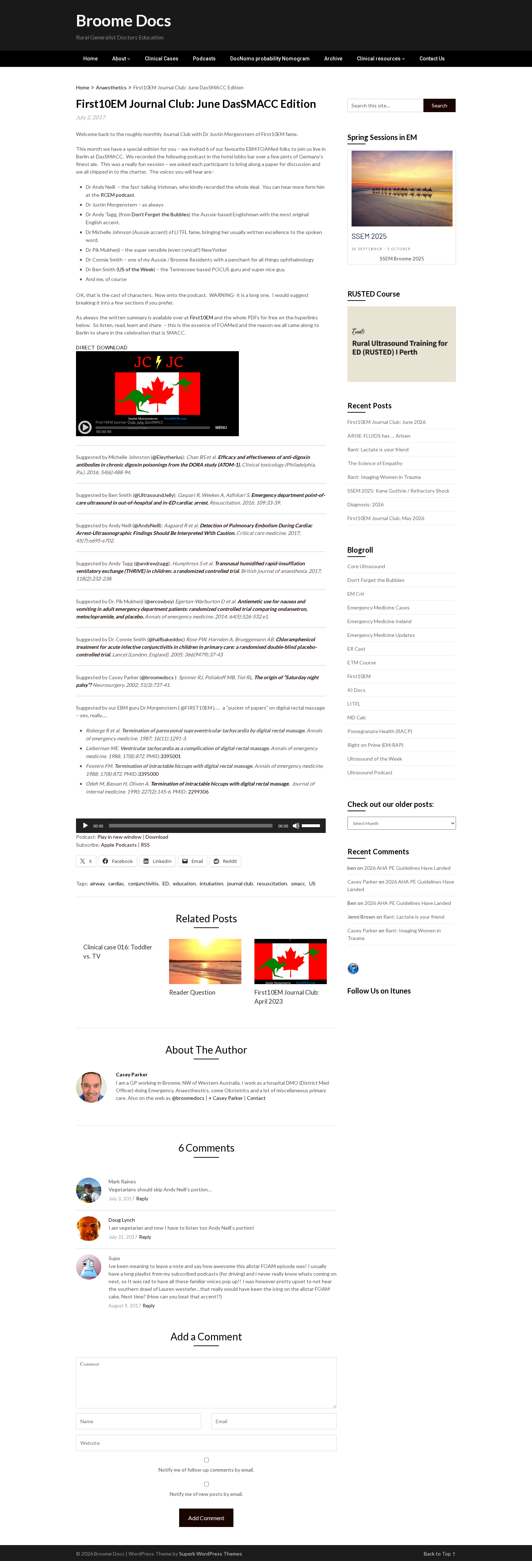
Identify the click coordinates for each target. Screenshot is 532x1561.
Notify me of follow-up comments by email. (206, 1470)
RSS (145, 845)
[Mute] (296, 825)
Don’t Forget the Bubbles (160, 214)
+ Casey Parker (225, 1098)
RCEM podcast (117, 195)
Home (90, 58)
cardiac (116, 883)
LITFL (353, 704)
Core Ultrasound (366, 566)
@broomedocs (188, 1098)
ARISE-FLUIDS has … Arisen (378, 436)
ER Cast (356, 649)
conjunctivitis (143, 883)
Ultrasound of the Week (374, 759)
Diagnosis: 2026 (365, 504)
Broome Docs (123, 20)
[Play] (85, 825)
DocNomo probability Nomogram (270, 58)
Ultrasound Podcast (370, 772)
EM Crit (355, 594)
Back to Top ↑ (440, 1554)
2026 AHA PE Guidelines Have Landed (407, 868)
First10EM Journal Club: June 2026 (386, 422)
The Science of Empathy (374, 463)
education (184, 883)
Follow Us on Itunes (379, 990)
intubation (211, 883)
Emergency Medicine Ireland (379, 621)
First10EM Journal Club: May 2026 (385, 518)
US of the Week (136, 269)
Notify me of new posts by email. (206, 1494)
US (312, 883)
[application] (201, 825)
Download (156, 837)
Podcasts (204, 58)
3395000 (148, 774)
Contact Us (432, 58)
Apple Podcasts (119, 845)
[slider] (312, 824)
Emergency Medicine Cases (378, 607)
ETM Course (361, 662)
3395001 (171, 756)
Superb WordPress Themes (210, 1554)
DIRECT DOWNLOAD (102, 347)
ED (165, 883)
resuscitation (272, 883)
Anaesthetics (111, 87)
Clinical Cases (161, 58)
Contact (256, 1098)
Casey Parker (362, 882)
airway (97, 883)
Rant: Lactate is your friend (378, 449)
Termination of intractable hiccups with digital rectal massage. (221, 783)
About (119, 58)
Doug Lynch (122, 1220)
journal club (240, 883)
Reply (142, 1198)
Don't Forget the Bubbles (376, 580)
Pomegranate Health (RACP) (379, 731)
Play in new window (119, 837)
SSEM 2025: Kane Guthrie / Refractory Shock (398, 491)
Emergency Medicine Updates (381, 635)
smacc (298, 883)
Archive (333, 58)
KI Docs (356, 690)
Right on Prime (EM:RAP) (375, 745)
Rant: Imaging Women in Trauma (384, 477)
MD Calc (356, 717)
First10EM (201, 317)
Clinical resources (379, 58)
